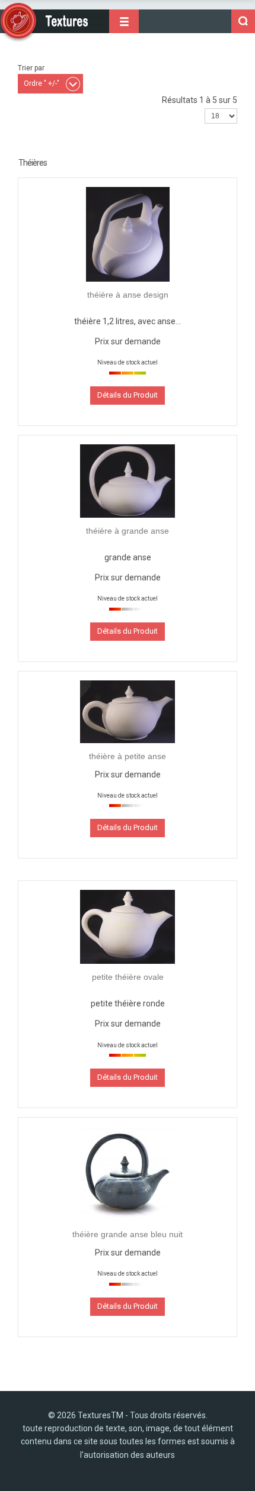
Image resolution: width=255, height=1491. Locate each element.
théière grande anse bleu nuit (127, 1234)
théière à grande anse (127, 530)
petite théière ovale (128, 977)
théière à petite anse (127, 756)
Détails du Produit (127, 394)
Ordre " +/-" (41, 83)
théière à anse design (127, 294)
